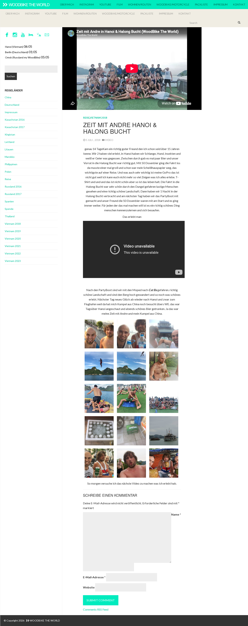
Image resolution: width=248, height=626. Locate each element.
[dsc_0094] (131, 462)
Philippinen (11, 164)
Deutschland (12, 104)
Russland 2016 (13, 186)
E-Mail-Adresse (94, 577)
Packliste (201, 4)
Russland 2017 (13, 193)
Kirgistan (10, 134)
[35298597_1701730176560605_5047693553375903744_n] (99, 398)
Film (120, 4)
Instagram (86, 4)
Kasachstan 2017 (15, 127)
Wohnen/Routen (139, 4)
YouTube (105, 4)
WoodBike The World (28, 4)
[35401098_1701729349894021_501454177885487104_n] (99, 365)
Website (89, 587)
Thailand (10, 216)
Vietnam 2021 (13, 246)
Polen (8, 171)
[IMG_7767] (164, 333)
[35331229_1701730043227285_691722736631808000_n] (164, 365)
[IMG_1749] (164, 462)
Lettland (9, 141)
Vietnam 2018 (98, 117)
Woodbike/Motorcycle (172, 4)
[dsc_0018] (164, 430)
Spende (9, 208)
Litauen (9, 149)
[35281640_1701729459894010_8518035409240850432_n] (131, 365)
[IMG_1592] (131, 333)
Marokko (10, 156)
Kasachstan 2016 (15, 119)
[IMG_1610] (99, 333)
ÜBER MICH (67, 4)
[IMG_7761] (131, 430)
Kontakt (239, 4)
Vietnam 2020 (13, 238)
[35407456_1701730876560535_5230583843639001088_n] (131, 398)
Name (176, 514)
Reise (86, 117)
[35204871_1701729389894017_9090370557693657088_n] (164, 398)
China (8, 97)
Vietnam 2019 (13, 231)
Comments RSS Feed (95, 609)
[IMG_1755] (99, 462)
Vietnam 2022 (13, 253)
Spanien (9, 201)
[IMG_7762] (99, 430)
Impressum (220, 4)
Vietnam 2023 (13, 260)
